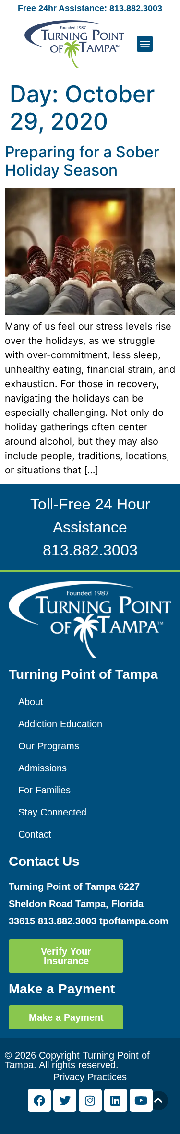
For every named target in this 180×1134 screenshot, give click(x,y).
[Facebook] (39, 1100)
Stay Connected (52, 812)
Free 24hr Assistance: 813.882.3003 (90, 8)
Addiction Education (60, 724)
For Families (44, 790)
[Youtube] (141, 1100)
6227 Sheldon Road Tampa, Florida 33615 (76, 903)
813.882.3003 (90, 550)
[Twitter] (64, 1100)
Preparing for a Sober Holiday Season (82, 160)
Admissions (42, 768)
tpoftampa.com (133, 921)
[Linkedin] (115, 1100)
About (30, 702)
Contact (34, 834)
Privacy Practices (90, 1077)
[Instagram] (90, 1100)
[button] (145, 44)
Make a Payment (62, 988)
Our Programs (48, 746)
